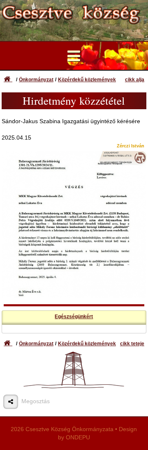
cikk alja (134, 80)
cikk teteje (132, 344)
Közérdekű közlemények (87, 80)
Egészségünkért (74, 316)
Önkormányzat (36, 80)
